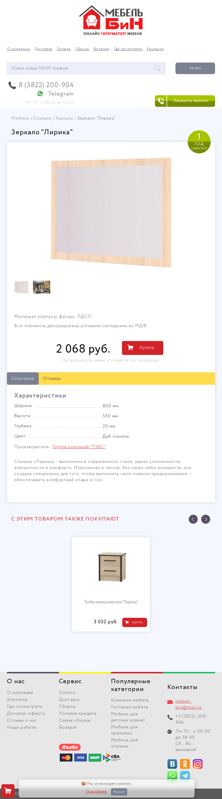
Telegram (61, 94)
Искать (195, 68)
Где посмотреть (128, 49)
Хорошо (119, 791)
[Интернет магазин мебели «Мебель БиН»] (111, 34)
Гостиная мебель (130, 707)
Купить (146, 347)
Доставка (43, 49)
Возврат (101, 49)
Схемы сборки (74, 720)
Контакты (155, 49)
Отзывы (52, 378)
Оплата (64, 49)
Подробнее (96, 791)
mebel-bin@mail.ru (188, 704)
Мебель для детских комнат (128, 717)
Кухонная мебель (130, 700)
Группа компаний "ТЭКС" (79, 447)
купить (137, 622)
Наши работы (22, 727)
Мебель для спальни (124, 743)
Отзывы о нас (22, 720)
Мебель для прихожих (124, 730)
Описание (22, 378)
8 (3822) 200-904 (46, 85)
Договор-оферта (26, 713)
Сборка (82, 49)
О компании (18, 49)
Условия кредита (78, 713)
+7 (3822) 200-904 (191, 719)
